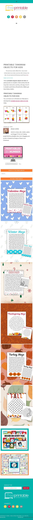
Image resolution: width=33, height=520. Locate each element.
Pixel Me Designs (28, 517)
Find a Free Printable (16, 8)
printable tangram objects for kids (19, 101)
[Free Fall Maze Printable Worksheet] (17, 425)
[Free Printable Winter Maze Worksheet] (17, 261)
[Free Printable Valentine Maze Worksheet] (17, 220)
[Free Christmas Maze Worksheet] (17, 302)
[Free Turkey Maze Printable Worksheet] (17, 384)
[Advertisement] (16, 42)
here (27, 75)
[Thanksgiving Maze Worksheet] (17, 343)
